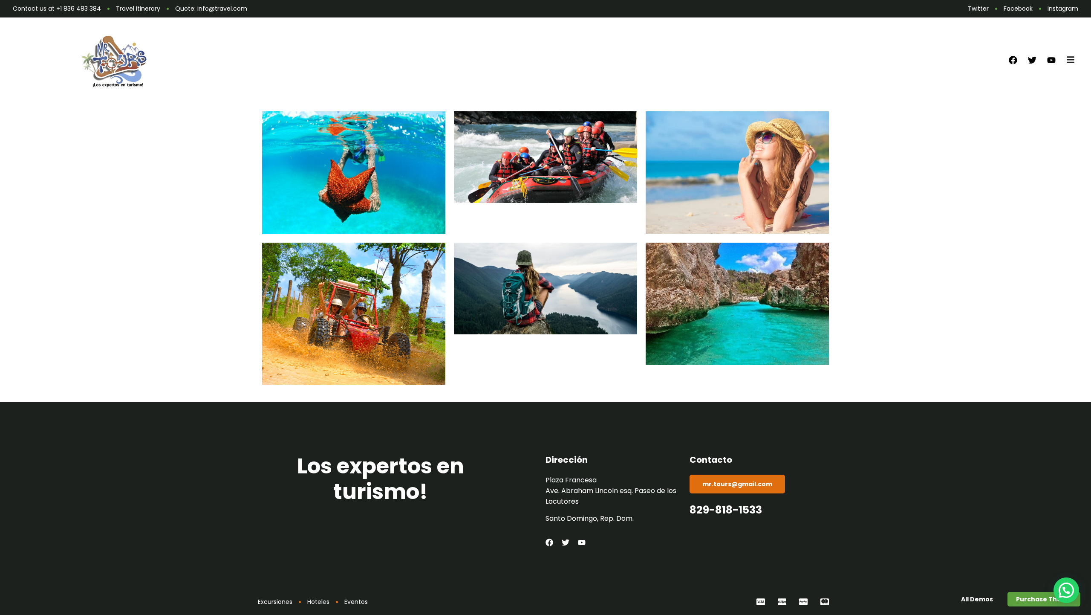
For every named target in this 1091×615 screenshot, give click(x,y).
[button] (1066, 590)
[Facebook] (1013, 60)
